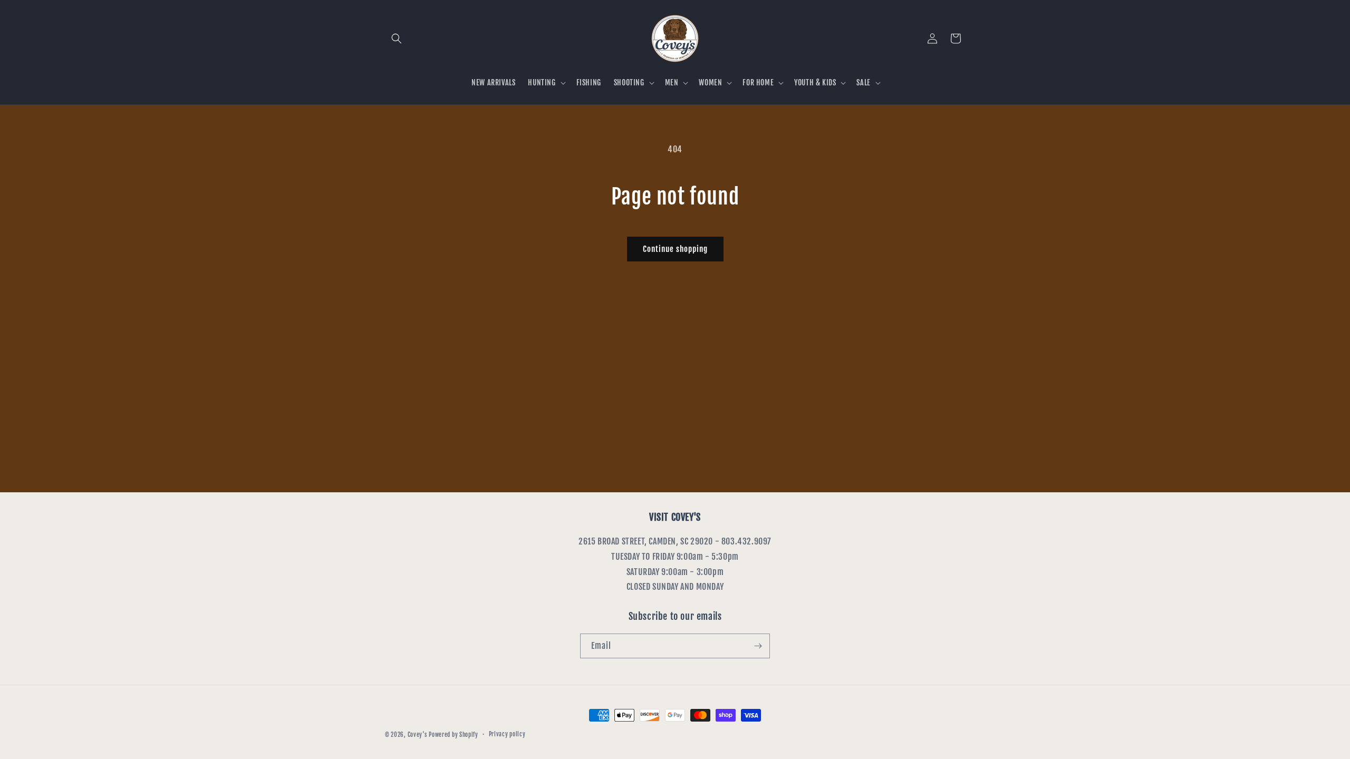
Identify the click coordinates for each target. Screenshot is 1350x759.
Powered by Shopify (453, 734)
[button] (396, 38)
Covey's (417, 734)
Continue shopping (675, 249)
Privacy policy (507, 734)
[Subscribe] (757, 646)
